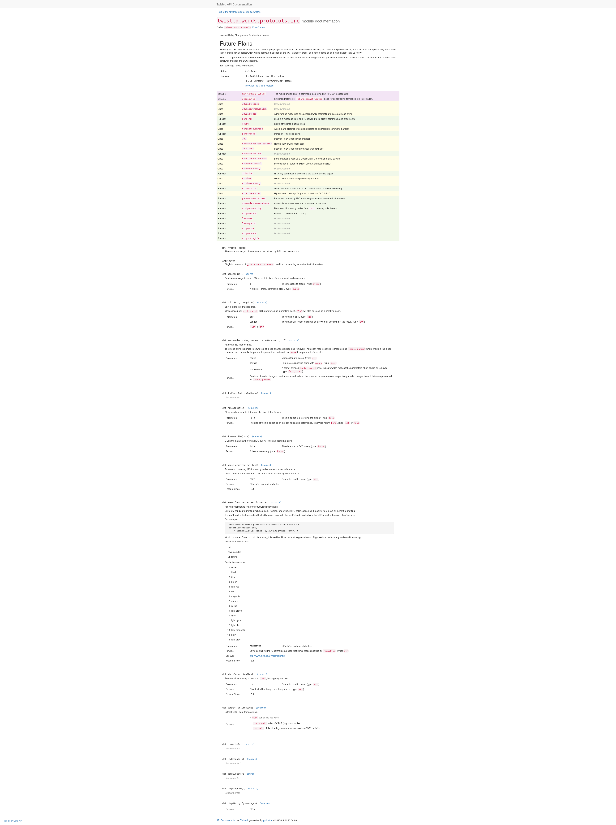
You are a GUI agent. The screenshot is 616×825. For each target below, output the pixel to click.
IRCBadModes (249, 114)
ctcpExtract (249, 213)
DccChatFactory (251, 183)
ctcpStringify (250, 238)
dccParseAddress (251, 153)
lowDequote (248, 223)
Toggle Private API (13, 820)
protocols (246, 27)
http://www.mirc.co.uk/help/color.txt (267, 655)
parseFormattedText (253, 198)
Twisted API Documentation (234, 4)
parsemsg (247, 119)
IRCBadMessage (250, 104)
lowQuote (247, 218)
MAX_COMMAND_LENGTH (253, 94)
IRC (244, 139)
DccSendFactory (251, 168)
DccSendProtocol (251, 163)
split (245, 124)
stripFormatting (251, 208)
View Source (258, 27)
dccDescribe (249, 188)
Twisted (244, 820)
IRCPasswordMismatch (254, 109)
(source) (249, 274)
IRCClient (248, 148)
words (236, 27)
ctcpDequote (249, 233)
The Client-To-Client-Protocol (259, 85)
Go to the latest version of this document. (240, 11)
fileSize (247, 173)
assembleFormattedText (255, 203)
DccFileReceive (251, 193)
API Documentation (226, 820)
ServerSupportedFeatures (257, 144)
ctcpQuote (248, 228)
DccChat (246, 178)
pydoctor (267, 820)
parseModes (248, 134)
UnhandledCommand (252, 129)
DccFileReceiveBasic (254, 158)
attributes (248, 99)
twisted (228, 27)
